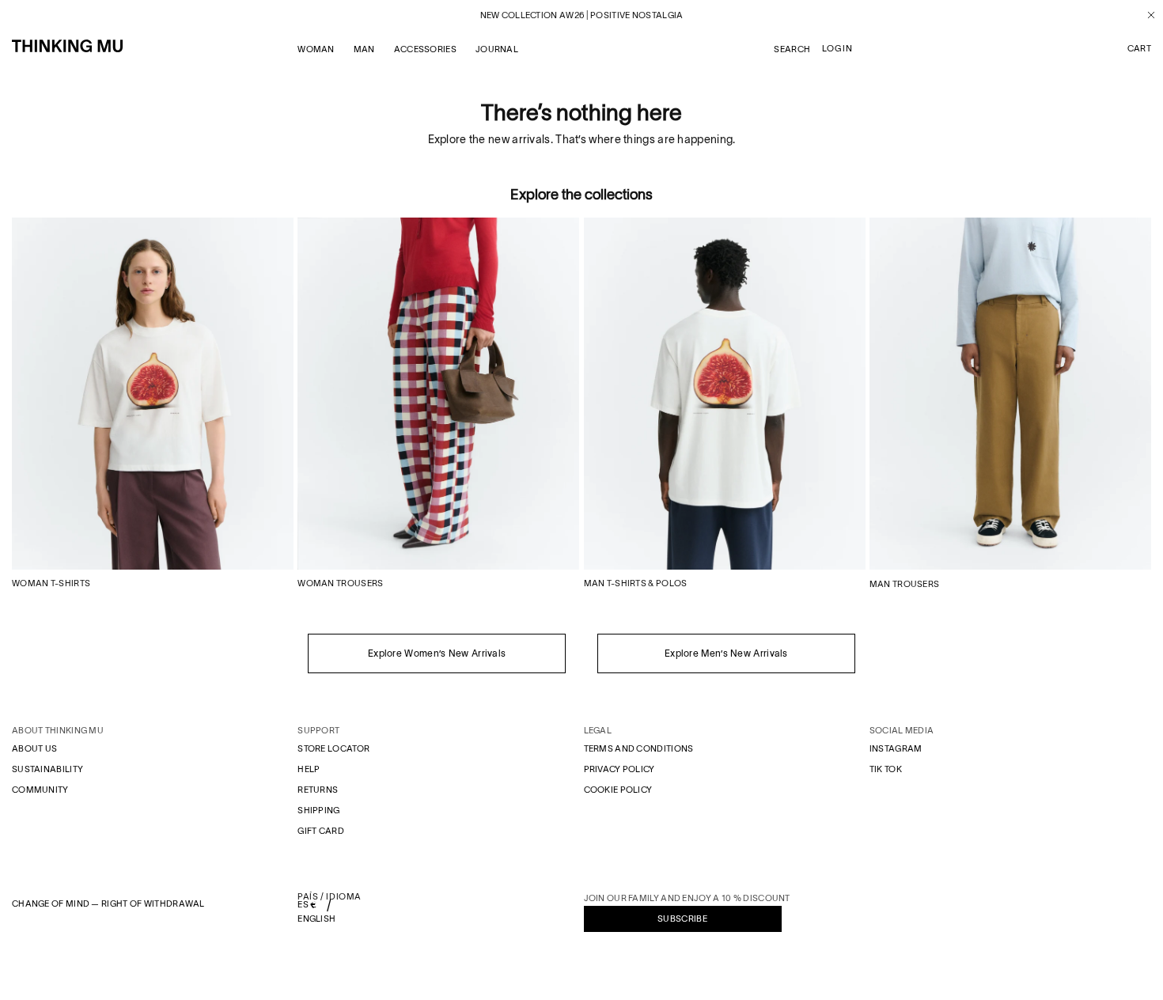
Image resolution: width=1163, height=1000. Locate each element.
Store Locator (333, 748)
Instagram (895, 748)
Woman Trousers (340, 583)
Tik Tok (885, 769)
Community (40, 789)
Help (308, 769)
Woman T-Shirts (51, 583)
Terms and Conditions (639, 748)
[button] (1139, 49)
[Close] (1145, 15)
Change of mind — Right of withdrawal (108, 903)
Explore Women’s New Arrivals (437, 653)
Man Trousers (904, 584)
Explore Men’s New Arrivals (726, 653)
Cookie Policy (618, 789)
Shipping (318, 810)
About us (34, 748)
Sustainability (47, 769)
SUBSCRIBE (682, 918)
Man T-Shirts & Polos (636, 583)
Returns (317, 789)
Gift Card (320, 830)
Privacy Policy (619, 769)
